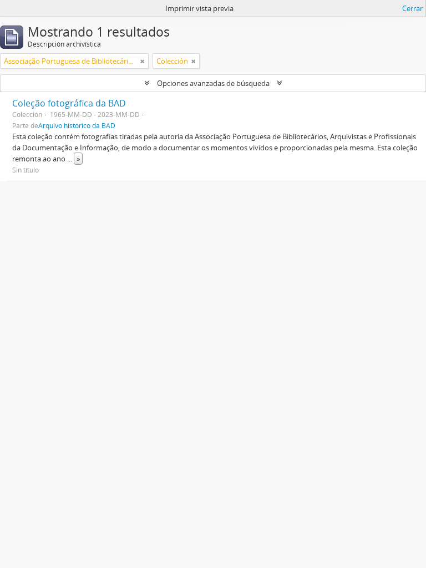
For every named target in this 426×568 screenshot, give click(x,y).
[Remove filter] (142, 61)
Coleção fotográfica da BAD (69, 103)
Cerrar (412, 8)
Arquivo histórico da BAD (76, 125)
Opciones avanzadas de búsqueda (213, 83)
